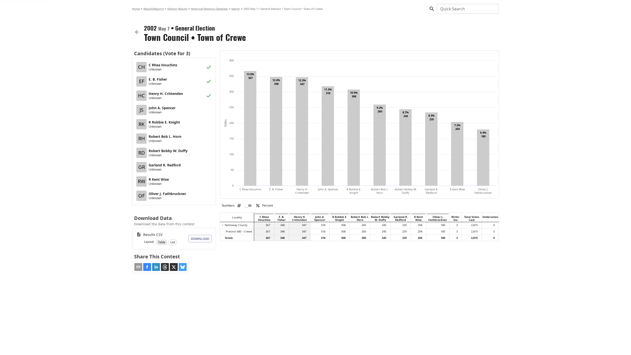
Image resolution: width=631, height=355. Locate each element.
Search (235, 9)
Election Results (177, 9)
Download (200, 238)
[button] (161, 242)
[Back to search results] (137, 32)
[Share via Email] (138, 267)
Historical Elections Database (209, 9)
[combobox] (467, 8)
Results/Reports (153, 9)
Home (136, 9)
